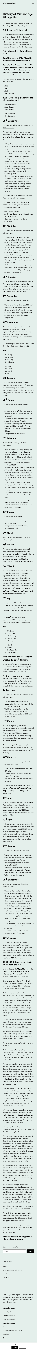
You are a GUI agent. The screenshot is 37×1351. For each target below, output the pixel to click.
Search (30, 1251)
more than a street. (9, 1302)
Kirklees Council (8, 128)
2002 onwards (9, 93)
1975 (6, 86)
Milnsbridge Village (9, 3)
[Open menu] (33, 3)
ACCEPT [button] (15, 1348)
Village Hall (10, 34)
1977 (6, 91)
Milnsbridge (7, 42)
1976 (6, 88)
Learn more (22, 1348)
